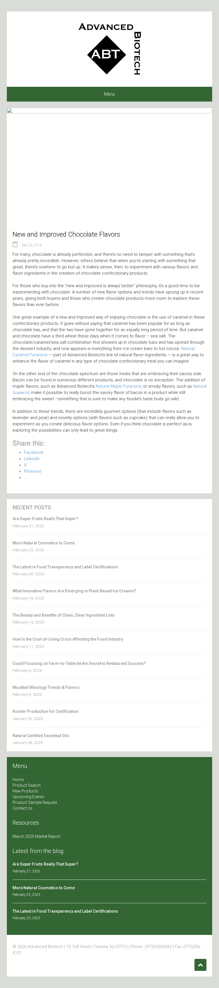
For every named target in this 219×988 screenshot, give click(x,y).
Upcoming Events (28, 796)
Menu (109, 94)
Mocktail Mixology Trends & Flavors (46, 687)
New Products (25, 791)
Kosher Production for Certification (45, 711)
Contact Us (23, 808)
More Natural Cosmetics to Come (44, 543)
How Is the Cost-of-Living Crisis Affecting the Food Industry (68, 639)
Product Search (27, 785)
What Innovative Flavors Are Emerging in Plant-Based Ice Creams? (74, 591)
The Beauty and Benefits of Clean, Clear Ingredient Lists (64, 615)
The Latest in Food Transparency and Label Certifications (65, 567)
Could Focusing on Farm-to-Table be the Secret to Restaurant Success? (79, 663)
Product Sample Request (35, 802)
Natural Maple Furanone (118, 386)
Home (18, 779)
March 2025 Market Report (36, 836)
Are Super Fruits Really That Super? (45, 518)
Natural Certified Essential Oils (41, 735)
